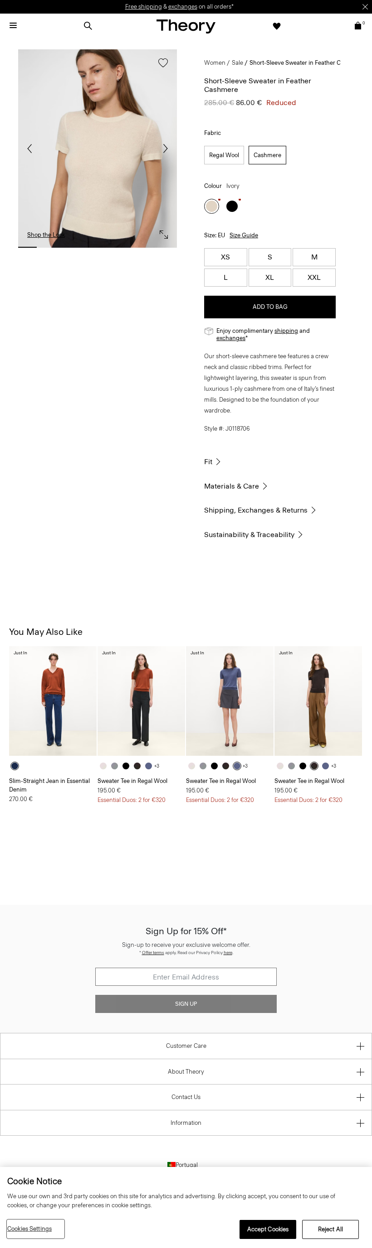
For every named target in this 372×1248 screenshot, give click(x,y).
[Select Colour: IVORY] (211, 206)
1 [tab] (27, 247)
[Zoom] (161, 232)
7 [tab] (167, 247)
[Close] (365, 7)
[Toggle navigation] (13, 26)
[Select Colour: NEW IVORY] (105, 766)
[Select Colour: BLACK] (232, 206)
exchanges (182, 6)
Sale (237, 62)
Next (163, 148)
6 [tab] (144, 247)
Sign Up (186, 1004)
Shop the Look (46, 234)
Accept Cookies (268, 1229)
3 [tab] (74, 247)
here (228, 952)
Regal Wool (224, 155)
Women (214, 62)
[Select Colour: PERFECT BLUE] (17, 766)
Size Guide (244, 235)
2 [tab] (50, 247)
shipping (286, 330)
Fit (208, 461)
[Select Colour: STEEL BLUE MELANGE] (151, 766)
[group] (53, 700)
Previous (31, 148)
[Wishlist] (277, 26)
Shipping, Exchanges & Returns (256, 510)
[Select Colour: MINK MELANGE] (139, 766)
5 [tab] (121, 247)
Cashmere (267, 155)
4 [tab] (97, 247)
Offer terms (153, 952)
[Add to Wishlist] (161, 67)
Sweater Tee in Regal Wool (132, 781)
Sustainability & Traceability (249, 534)
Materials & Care (231, 486)
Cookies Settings (29, 1228)
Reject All (330, 1229)
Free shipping (143, 6)
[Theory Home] (186, 26)
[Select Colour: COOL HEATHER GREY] (116, 766)
